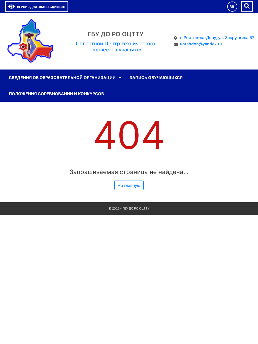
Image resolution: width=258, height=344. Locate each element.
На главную (129, 185)
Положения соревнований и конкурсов (56, 93)
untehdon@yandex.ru (201, 43)
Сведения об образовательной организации (62, 77)
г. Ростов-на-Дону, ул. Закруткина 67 (217, 37)
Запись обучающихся (156, 77)
